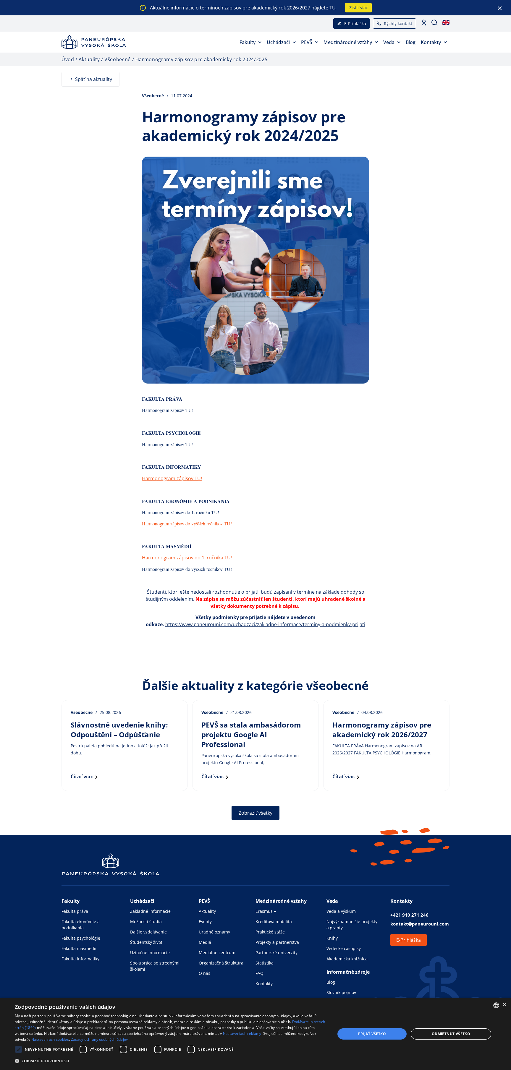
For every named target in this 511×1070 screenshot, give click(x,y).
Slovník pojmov (341, 992)
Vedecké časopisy (343, 948)
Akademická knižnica (347, 959)
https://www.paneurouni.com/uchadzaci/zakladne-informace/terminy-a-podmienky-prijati (265, 624)
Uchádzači (278, 42)
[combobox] (496, 1005)
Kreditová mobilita (274, 921)
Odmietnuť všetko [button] (451, 1033)
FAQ (259, 973)
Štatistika (265, 963)
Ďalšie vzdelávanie (148, 932)
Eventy (205, 921)
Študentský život (146, 942)
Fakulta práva (75, 911)
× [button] (504, 1005)
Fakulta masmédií (79, 948)
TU (332, 7)
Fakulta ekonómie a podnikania (81, 925)
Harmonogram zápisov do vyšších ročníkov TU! (187, 523)
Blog (410, 42)
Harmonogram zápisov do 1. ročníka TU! (180, 512)
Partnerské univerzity (276, 952)
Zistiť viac (358, 7)
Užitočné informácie (150, 952)
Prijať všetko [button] (372, 1033)
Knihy (332, 938)
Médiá (205, 942)
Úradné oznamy (214, 932)
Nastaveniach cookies (50, 1039)
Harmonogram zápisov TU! (167, 410)
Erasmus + (266, 911)
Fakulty (248, 42)
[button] (170, 1061)
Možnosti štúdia (146, 921)
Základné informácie (150, 911)
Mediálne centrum (217, 952)
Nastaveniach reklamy (242, 1033)
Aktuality (207, 911)
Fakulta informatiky (80, 959)
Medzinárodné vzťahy (348, 42)
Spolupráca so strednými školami (155, 966)
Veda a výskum (341, 911)
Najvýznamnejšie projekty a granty (351, 925)
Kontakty (431, 42)
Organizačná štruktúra (221, 963)
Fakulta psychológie (81, 938)
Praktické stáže (270, 932)
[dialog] (255, 1034)
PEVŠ (306, 42)
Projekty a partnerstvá (277, 942)
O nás (204, 973)
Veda (388, 42)
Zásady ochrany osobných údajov (99, 1039)
